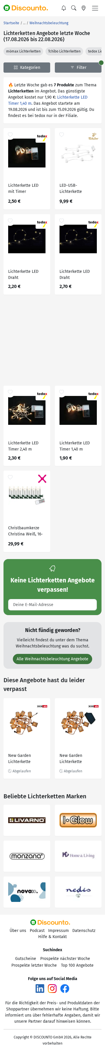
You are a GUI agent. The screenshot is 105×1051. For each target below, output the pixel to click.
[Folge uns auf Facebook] (64, 988)
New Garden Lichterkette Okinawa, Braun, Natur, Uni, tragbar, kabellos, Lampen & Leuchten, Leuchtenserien (78, 759)
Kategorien (29, 67)
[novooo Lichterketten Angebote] (27, 892)
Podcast (37, 930)
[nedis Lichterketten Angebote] (78, 892)
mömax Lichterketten (23, 51)
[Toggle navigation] (95, 8)
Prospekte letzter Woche (34, 965)
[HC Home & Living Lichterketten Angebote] (78, 856)
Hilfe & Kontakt (52, 936)
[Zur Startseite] (28, 8)
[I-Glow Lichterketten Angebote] (78, 820)
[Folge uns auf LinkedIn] (40, 988)
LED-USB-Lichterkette (71, 188)
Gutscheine (25, 958)
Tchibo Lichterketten (64, 51)
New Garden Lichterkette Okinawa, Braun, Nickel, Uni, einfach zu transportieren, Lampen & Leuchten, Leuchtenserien (26, 759)
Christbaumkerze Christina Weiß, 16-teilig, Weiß (25, 532)
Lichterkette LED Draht (23, 274)
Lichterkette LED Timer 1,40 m (75, 446)
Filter (81, 67)
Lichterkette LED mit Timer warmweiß (23, 189)
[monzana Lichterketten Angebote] (27, 856)
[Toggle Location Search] (84, 8)
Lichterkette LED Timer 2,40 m (23, 446)
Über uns (18, 930)
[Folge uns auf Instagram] (52, 988)
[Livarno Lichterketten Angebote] (27, 820)
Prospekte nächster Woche (65, 958)
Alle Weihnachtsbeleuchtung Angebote (52, 659)
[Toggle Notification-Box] (64, 8)
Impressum (58, 930)
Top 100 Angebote (77, 965)
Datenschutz (83, 930)
